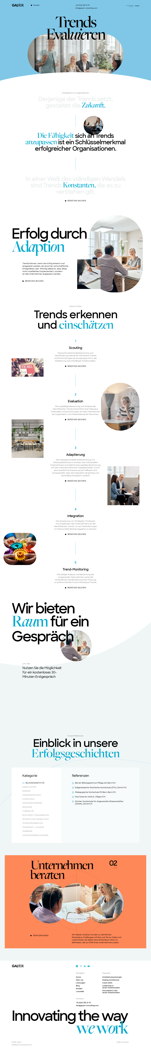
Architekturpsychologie (112, 977)
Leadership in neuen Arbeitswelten (111, 987)
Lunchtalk (80, 991)
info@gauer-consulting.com (87, 1006)
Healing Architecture (110, 980)
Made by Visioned (122, 1042)
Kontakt (79, 989)
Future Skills (107, 983)
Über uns (79, 980)
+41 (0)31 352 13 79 (83, 1003)
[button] (131, 6)
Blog (78, 986)
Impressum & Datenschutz (22, 1045)
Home (78, 977)
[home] (18, 5)
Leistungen (80, 983)
